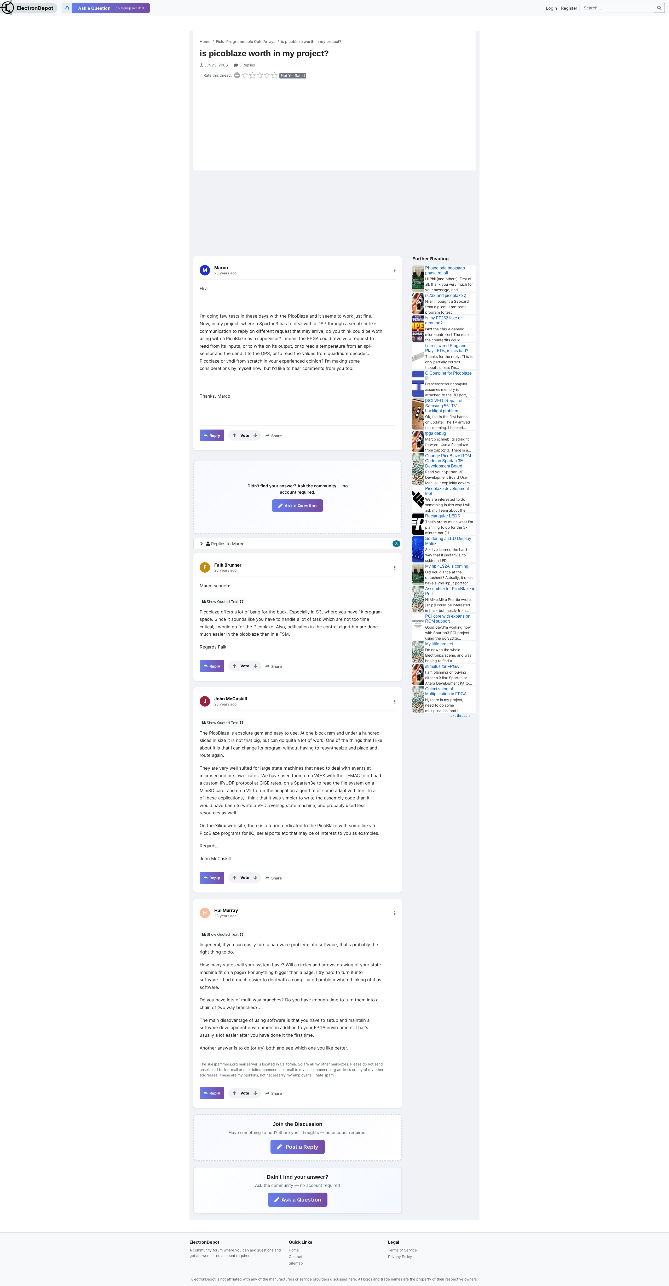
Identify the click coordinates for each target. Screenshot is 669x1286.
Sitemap (296, 1263)
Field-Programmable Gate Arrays (245, 41)
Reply (214, 435)
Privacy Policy (400, 1256)
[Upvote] (234, 435)
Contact (295, 1256)
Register (569, 8)
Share (276, 435)
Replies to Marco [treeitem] (304, 543)
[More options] (395, 270)
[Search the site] (659, 8)
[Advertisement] (338, 123)
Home (205, 41)
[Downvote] (255, 435)
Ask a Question (301, 505)
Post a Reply (301, 1147)
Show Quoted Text (223, 601)
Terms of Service (402, 1250)
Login (551, 8)
